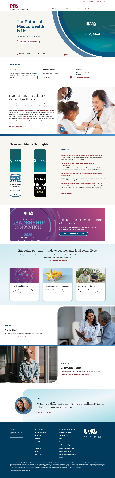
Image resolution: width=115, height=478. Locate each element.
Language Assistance (65, 442)
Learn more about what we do (17, 126)
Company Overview (40, 432)
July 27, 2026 (13, 77)
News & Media (38, 442)
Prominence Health (27, 118)
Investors (37, 445)
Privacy (61, 438)
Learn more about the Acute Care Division (17, 337)
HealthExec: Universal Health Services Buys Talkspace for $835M (81, 155)
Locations (37, 438)
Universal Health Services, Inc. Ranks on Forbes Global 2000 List (81, 183)
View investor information (83, 77)
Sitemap (61, 458)
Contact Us (37, 435)
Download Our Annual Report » (74, 233)
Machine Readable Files (66, 448)
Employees (37, 448)
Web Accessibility (64, 445)
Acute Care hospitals (24, 110)
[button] (104, 1)
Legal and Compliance (66, 432)
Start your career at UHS (44, 412)
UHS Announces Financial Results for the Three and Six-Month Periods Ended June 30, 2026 (24, 74)
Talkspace (25, 116)
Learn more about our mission (57, 260)
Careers (36, 451)
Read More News (66, 193)
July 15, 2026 (47, 77)
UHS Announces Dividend (50, 73)
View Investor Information (16, 437)
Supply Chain (38, 454)
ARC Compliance (64, 435)
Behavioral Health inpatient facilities (45, 110)
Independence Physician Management (18, 120)
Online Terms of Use (65, 451)
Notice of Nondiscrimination (67, 454)
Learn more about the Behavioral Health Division (75, 374)
